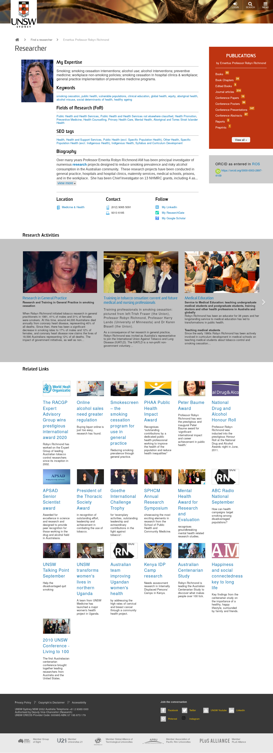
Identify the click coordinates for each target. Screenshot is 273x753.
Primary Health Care (120, 119)
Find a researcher (41, 39)
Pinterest (172, 718)
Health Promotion (185, 116)
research (80, 164)
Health (60, 139)
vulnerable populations (112, 96)
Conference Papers (229, 98)
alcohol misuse (66, 99)
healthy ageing (123, 99)
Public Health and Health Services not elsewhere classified (136, 116)
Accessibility (79, 702)
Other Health (171, 139)
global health (159, 96)
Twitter (192, 710)
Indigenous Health (123, 143)
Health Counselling (94, 119)
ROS (256, 163)
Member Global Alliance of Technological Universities (119, 740)
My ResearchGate (173, 213)
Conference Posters (230, 104)
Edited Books (225, 86)
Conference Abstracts (231, 115)
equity (172, 96)
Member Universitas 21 (75, 740)
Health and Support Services (84, 139)
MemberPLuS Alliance (239, 740)
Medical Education (199, 298)
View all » (241, 140)
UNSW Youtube (219, 710)
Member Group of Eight (41, 740)
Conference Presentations (234, 110)
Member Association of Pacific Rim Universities (178, 740)
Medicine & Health (73, 207)
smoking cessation (68, 96)
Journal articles (227, 92)
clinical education (138, 96)
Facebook (173, 710)
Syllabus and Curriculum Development (159, 143)
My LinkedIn (169, 207)
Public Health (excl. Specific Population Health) (132, 139)
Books (221, 74)
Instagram (194, 718)
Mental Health (143, 119)
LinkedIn (240, 710)
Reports (221, 121)
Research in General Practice (45, 298)
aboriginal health (187, 96)
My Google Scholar (174, 218)
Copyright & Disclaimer (51, 702)
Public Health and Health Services (78, 116)
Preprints (222, 127)
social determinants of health (94, 99)
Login (235, 7)
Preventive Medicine (69, 119)
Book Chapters (226, 80)
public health (89, 96)
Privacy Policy (23, 702)
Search (250, 7)
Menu (265, 7)
